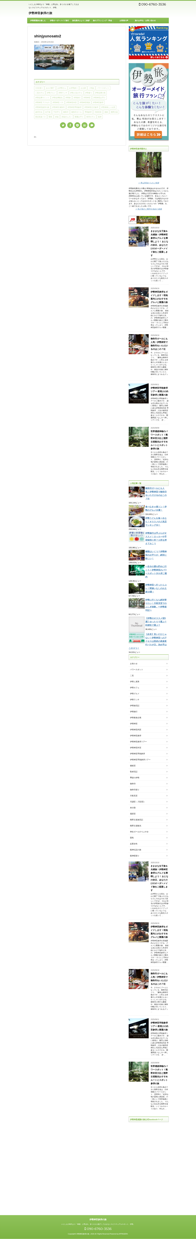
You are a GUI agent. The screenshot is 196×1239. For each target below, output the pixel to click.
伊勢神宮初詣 (85, 102)
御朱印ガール (76, 112)
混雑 (106, 112)
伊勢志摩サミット (42, 97)
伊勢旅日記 (134, 706)
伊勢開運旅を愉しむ (38, 20)
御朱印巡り (134, 790)
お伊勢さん (61, 88)
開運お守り (79, 117)
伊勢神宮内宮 (71, 102)
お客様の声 (124, 20)
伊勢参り (88, 93)
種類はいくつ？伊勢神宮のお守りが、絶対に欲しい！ (156, 555)
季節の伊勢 (134, 778)
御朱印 (65, 112)
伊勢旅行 (77, 97)
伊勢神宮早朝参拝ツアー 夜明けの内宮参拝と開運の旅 (159, 391)
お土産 (83, 88)
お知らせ (133, 663)
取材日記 (133, 772)
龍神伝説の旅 (135, 850)
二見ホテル (39, 93)
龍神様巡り (134, 856)
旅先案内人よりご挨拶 (81, 20)
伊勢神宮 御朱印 (58, 107)
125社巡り (39, 88)
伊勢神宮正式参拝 (91, 107)
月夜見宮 (98, 112)
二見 (132, 675)
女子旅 (47, 112)
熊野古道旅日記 (136, 820)
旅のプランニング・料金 (102, 20)
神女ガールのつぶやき (139, 832)
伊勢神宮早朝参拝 (74, 107)
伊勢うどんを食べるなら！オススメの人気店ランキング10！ (156, 521)
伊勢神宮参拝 (98, 102)
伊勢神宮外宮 (135, 748)
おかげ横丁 (50, 88)
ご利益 (91, 88)
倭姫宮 (133, 766)
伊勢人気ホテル (76, 93)
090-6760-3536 (153, 4)
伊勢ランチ (63, 93)
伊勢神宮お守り (99, 97)
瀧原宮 (133, 814)
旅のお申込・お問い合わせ (145, 20)
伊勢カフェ (134, 687)
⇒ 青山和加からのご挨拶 (148, 183)
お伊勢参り (73, 88)
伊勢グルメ (51, 93)
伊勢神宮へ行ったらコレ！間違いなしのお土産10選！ (156, 588)
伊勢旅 (68, 97)
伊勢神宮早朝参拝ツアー (140, 760)
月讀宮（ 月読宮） (137, 802)
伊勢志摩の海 (100, 93)
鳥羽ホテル (90, 117)
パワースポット (103, 88)
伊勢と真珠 (134, 681)
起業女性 (133, 844)
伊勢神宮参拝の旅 (40, 13)
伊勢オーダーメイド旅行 (59, 20)
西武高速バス (40, 117)
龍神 (99, 117)
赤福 (57, 117)
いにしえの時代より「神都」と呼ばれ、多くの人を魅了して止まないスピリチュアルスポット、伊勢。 (98, 1224)
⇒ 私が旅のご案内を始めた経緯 (148, 209)
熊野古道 (114, 112)
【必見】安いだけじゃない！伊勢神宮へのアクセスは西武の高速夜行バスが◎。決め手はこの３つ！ (148, 641)
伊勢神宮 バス (58, 102)
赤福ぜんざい (66, 117)
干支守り (56, 112)
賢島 (50, 117)
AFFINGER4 (123, 1234)
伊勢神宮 (86, 97)
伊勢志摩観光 (57, 97)
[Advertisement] (149, 1166)
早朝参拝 (88, 112)
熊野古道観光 (135, 826)
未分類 (133, 808)
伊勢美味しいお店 (108, 107)
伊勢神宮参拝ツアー (138, 742)
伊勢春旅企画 (135, 718)
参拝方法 (38, 112)
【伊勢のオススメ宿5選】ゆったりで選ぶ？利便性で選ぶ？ (156, 621)
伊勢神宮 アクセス (42, 102)
